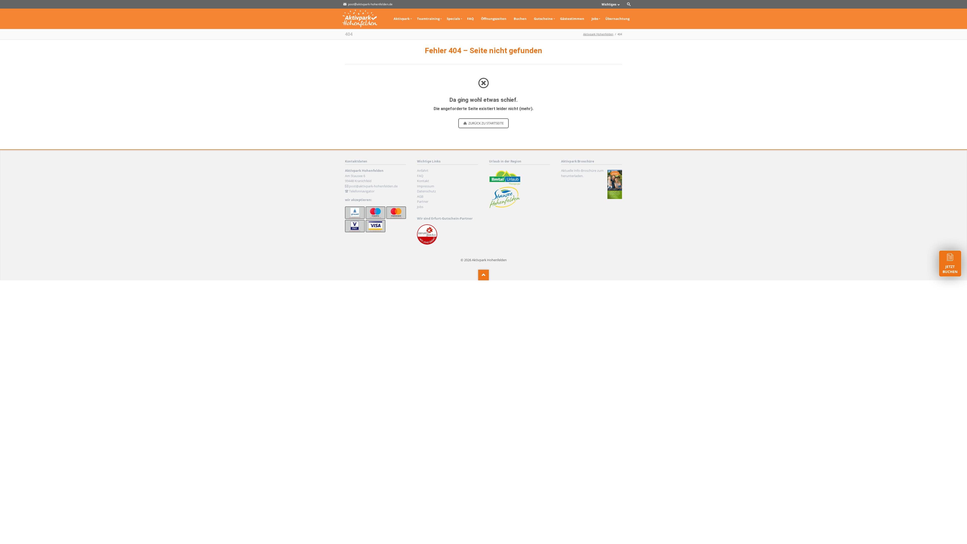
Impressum (425, 186)
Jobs (420, 207)
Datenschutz (426, 191)
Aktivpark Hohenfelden (598, 34)
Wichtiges (609, 4)
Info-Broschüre (585, 170)
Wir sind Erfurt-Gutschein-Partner (445, 218)
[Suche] (629, 4)
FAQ (420, 176)
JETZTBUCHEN (950, 269)
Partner (422, 201)
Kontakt (423, 181)
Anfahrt (422, 170)
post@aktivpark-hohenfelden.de (373, 186)
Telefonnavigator (361, 191)
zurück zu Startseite (486, 123)
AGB (420, 196)
